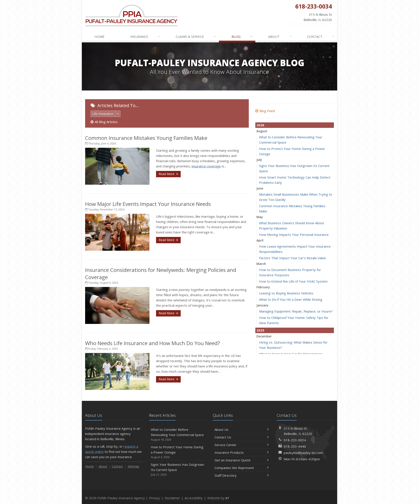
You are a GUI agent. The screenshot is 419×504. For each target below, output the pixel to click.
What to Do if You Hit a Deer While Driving (290, 299)
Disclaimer (172, 498)
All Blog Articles (106, 122)
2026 (260, 125)
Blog (242, 36)
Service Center (226, 445)
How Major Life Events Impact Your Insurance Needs (148, 203)
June (259, 188)
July (259, 160)
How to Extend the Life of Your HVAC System (293, 281)
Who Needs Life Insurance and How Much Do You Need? (152, 343)
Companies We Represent (234, 468)
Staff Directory (226, 475)
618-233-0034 (295, 440)
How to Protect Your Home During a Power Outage (177, 452)
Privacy (154, 498)
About (279, 36)
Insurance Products (229, 452)
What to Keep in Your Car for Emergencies (291, 354)
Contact (320, 36)
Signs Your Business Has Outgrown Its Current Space (177, 469)
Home (99, 36)
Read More (167, 174)
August (261, 131)
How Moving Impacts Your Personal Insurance (294, 234)
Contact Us (223, 437)
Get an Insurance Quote (233, 460)
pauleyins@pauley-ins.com (303, 452)
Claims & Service (196, 36)
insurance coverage (206, 166)
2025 (260, 330)
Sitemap (133, 466)
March (261, 264)
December (264, 336)
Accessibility (194, 498)
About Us (221, 429)
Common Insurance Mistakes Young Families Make (146, 137)
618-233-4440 (295, 446)
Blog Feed (267, 111)
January (262, 305)
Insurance (145, 36)
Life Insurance (102, 113)
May (259, 217)
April (259, 240)
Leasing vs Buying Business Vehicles (286, 293)
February (263, 287)
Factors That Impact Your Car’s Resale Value (292, 258)
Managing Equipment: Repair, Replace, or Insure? (296, 311)
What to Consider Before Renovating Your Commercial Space (177, 434)
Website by (218, 498)
